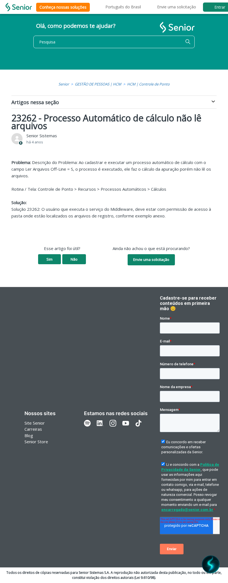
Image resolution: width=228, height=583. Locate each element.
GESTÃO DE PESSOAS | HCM (98, 84)
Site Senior (34, 423)
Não (74, 259)
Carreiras (33, 429)
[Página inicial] (19, 7)
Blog (28, 435)
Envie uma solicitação (176, 6)
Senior (63, 84)
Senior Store (36, 441)
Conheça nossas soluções (62, 7)
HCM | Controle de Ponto (148, 84)
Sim (49, 259)
